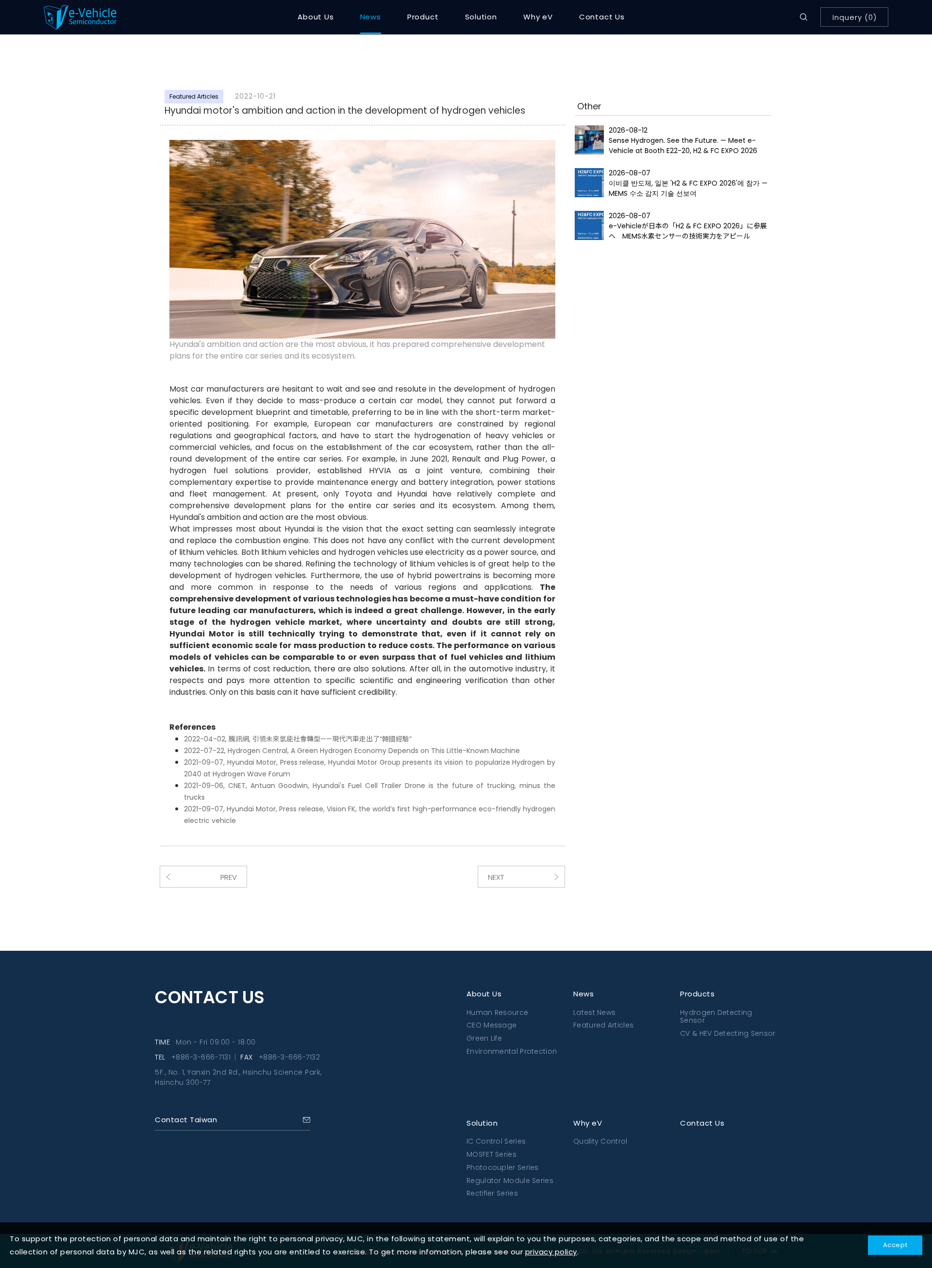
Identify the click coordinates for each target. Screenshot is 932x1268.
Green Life (484, 1038)
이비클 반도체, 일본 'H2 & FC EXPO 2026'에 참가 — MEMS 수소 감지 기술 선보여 (688, 188)
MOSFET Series (491, 1154)
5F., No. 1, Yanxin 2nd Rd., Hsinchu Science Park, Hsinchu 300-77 (238, 1077)
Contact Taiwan (186, 1119)
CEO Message (491, 1025)
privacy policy (551, 1252)
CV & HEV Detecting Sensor (728, 1033)
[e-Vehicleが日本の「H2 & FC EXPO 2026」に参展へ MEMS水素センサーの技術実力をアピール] (589, 225)
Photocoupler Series (502, 1167)
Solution (481, 17)
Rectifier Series (492, 1193)
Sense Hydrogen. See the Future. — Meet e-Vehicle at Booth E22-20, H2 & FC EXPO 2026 (683, 145)
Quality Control (600, 1141)
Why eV (538, 17)
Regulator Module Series (509, 1180)
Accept (895, 1245)
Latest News (594, 1012)
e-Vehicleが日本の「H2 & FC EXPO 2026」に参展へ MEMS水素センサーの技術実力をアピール (688, 231)
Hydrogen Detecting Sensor (716, 1017)
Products (697, 994)
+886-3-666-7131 (201, 1057)
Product (423, 17)
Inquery (854, 17)
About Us (315, 17)
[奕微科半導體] (99, 17)
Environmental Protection (511, 1051)
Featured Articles (603, 1025)
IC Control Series (496, 1141)
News (370, 17)
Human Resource (497, 1012)
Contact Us (602, 17)
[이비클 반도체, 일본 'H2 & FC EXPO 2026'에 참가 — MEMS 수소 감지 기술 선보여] (589, 182)
